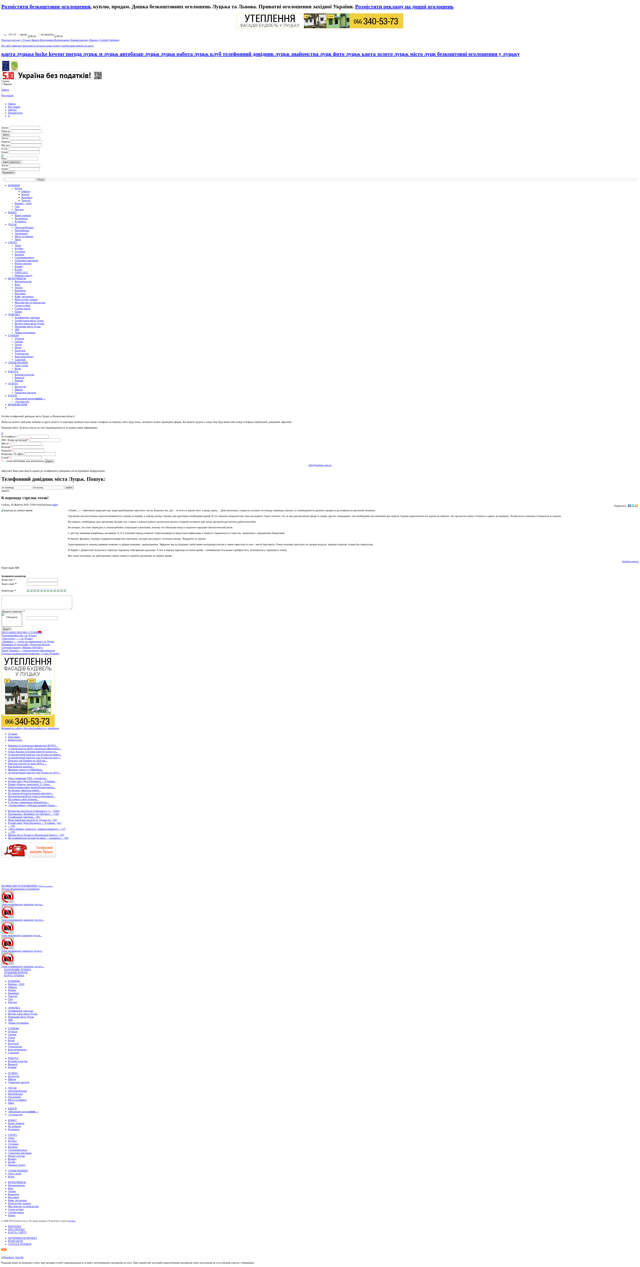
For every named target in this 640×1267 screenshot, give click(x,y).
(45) (38, 817)
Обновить (12, 617)
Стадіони (20, 251)
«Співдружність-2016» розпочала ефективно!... (35, 748)
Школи (19, 389)
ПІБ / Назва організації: (15, 440)
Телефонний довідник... (21, 817)
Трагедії (25, 200)
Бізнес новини (23, 215)
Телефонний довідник (27, 317)
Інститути (20, 386)
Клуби (18, 269)
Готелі (18, 344)
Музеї (18, 347)
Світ (17, 206)
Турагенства (22, 353)
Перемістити (15, 112)
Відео (18, 368)
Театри (18, 287)
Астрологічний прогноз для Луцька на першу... (35, 754)
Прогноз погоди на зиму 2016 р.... (27, 763)
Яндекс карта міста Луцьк (29, 323)
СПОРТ (12, 242)
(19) (13, 832)
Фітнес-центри (23, 263)
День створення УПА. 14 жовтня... (28, 778)
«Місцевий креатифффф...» (30, 398)
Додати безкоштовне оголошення (20, 888)
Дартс (18, 245)
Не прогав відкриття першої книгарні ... (31, 793)
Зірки (18, 239)
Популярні (14, 737)
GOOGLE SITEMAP (20, 1244)
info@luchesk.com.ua (320, 465)
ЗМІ (17, 329)
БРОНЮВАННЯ (17, 404)
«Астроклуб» (22, 401)
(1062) (56, 811)
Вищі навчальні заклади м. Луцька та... (30, 820)
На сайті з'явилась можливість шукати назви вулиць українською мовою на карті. (47, 45)
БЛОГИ (12, 395)
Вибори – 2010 (23, 203)
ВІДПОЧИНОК (17, 278)
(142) (56, 814)
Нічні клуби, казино (26, 299)
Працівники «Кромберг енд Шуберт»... (30, 814)
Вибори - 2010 (16, 984)
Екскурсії (20, 350)
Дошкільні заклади (25, 392)
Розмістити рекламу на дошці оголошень (404, 7)
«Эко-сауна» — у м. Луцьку (17, 638)
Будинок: (7, 450)
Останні (12, 734)
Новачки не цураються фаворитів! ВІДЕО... (33, 745)
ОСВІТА (13, 383)
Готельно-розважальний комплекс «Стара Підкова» (30, 653)
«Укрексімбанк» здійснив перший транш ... (32, 805)
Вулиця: (6, 447)
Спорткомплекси (24, 257)
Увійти (5, 89)
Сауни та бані (22, 305)
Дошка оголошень (25, 332)
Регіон (18, 188)
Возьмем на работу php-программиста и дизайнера (30, 728)
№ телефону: (9, 436)
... (9, 826)
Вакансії (19, 377)
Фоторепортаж (23, 281)
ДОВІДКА (14, 314)
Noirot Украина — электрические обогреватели (28, 650)
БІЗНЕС (12, 212)
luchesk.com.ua (630, 561)
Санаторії (20, 359)
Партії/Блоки (22, 230)
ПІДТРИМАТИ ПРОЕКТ (22, 1238)
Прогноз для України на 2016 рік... (27, 760)
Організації (21, 233)
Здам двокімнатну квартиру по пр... (21, 935)
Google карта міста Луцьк (29, 320)
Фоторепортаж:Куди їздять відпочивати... (31, 796)
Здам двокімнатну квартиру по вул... (22, 951)
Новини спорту (23, 275)
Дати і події (21, 365)
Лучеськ (19, 338)
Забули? (12, 109)
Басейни (19, 254)
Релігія (25, 194)
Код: (4, 158)
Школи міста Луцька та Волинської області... (33, 835)
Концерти (20, 290)
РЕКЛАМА (14, 1226)
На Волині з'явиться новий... (24, 790)
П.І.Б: (4, 148)
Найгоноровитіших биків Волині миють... (32, 787)
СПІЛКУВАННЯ (18, 362)
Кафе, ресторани (24, 296)
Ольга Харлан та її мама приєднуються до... (33, 751)
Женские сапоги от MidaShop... (25, 769)
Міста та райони (24, 236)
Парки (18, 311)
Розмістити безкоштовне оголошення (45, 7)
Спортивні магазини (26, 260)
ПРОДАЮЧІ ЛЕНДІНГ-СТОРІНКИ (21, 632)
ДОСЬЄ (12, 224)
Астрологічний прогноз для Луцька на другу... (34, 757)
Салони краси (22, 308)
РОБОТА (13, 371)
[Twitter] (633, 505)
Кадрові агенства (24, 374)
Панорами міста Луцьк (28, 326)
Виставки (20, 293)
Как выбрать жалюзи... (21, 766)
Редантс (72, 1221)
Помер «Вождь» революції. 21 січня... (29, 784)
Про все (19, 209)
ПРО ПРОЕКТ (16, 1229)
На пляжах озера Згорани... (23, 799)
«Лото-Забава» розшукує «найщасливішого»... (34, 829)
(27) (63, 829)
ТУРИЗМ (13, 335)
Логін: (5, 127)
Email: (5, 152)
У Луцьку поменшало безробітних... (28, 802)
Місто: (6, 443)
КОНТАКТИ (15, 1241)
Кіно (17, 284)
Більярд (19, 266)
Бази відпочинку (24, 356)
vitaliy (55, 504)
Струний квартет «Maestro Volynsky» (22, 647)
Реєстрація (7, 95)
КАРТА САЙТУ (17, 1232)
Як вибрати (21, 218)
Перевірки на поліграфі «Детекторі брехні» (25, 644)
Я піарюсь (20, 221)
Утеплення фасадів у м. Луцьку (19, 635)
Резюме (19, 380)
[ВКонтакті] (629, 505)
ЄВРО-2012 (21, 272)
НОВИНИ (14, 185)
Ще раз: (6, 145)
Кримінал (26, 197)
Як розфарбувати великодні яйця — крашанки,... (35, 838)
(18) (66, 838)
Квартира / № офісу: (13, 454)
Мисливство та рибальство (30, 302)
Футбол (19, 248)
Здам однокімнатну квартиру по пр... (22, 904)
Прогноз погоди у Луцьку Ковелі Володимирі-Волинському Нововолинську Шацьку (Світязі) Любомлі (60, 40)
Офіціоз (25, 191)
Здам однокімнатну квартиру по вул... (22, 920)
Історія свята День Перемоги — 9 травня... (32, 781)
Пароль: (6, 131)
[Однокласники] (636, 505)
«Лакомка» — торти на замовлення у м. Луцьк (27, 641)
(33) (13, 826)
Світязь (19, 341)
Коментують (15, 740)
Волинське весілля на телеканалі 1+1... (30, 811)
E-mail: (6, 457)
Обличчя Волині (24, 227)
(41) (55, 820)
